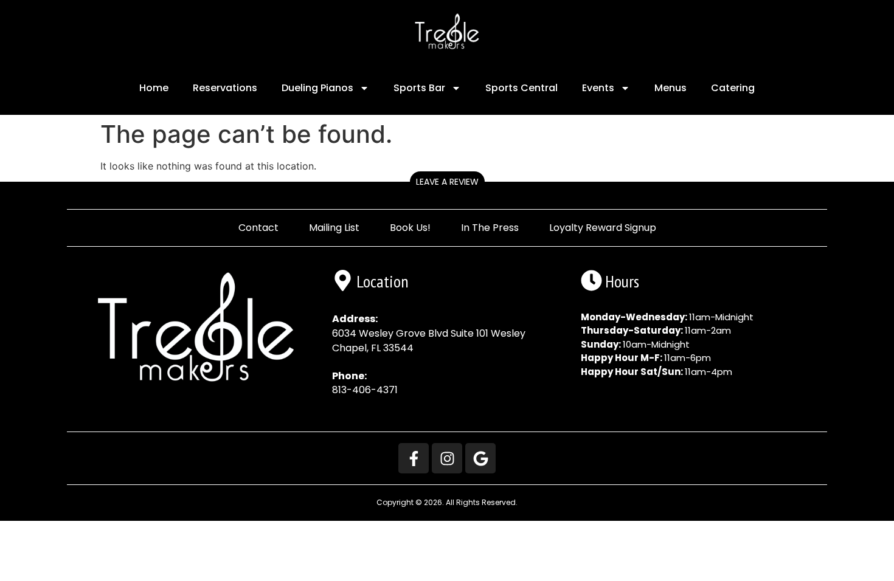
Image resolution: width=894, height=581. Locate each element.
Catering (733, 88)
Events (598, 88)
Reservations (225, 88)
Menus (670, 88)
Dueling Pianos (317, 88)
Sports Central (521, 88)
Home (153, 88)
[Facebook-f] (413, 458)
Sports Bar (419, 88)
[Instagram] (447, 458)
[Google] (480, 458)
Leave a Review (447, 182)
